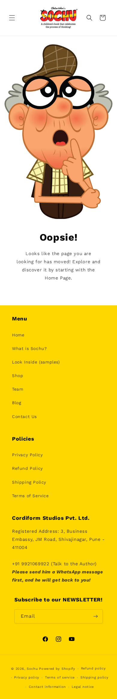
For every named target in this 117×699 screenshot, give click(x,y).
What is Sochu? (29, 348)
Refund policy (93, 668)
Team (17, 389)
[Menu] (12, 17)
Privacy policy (26, 677)
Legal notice (83, 687)
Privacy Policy (27, 454)
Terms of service (60, 677)
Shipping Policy (29, 482)
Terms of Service (30, 495)
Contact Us (24, 416)
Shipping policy (94, 677)
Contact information (47, 687)
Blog (16, 402)
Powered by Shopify (57, 669)
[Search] (89, 17)
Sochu (32, 669)
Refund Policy (27, 468)
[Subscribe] (95, 616)
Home (18, 334)
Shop (17, 375)
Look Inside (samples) (36, 362)
